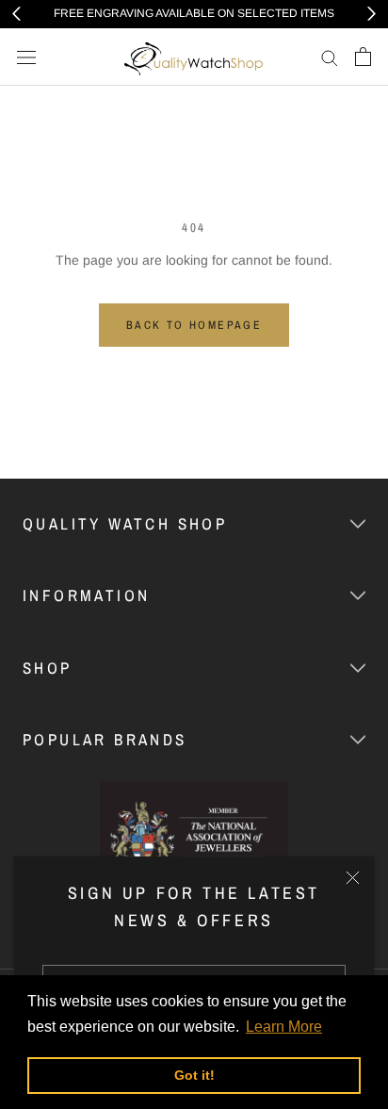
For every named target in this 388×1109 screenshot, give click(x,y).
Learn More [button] (284, 1027)
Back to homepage (194, 325)
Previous (16, 14)
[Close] (353, 878)
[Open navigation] (26, 57)
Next (371, 14)
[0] (363, 56)
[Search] (329, 57)
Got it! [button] (194, 1075)
